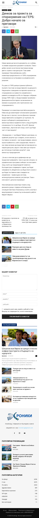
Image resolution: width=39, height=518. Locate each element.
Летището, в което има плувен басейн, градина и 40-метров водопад (23, 456)
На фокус (10, 7)
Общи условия (13, 510)
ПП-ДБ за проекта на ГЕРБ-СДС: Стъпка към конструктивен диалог (29, 220)
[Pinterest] (12, 31)
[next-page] (6, 265)
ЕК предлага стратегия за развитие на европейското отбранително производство (10, 222)
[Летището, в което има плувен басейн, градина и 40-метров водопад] (6, 457)
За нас (5, 510)
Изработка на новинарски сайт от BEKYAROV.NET (19, 512)
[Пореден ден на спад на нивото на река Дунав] (6, 249)
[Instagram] (19, 433)
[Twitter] (8, 31)
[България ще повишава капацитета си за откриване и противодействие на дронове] (6, 399)
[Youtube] (25, 433)
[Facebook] (4, 31)
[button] (3, 2)
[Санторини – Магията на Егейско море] (6, 447)
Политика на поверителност (26, 510)
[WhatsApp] (17, 31)
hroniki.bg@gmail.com (26, 428)
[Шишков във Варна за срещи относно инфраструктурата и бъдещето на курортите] (6, 240)
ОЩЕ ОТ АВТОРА (20, 233)
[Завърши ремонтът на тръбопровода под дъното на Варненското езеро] (6, 258)
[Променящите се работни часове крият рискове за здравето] (6, 389)
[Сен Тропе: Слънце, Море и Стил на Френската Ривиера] (6, 466)
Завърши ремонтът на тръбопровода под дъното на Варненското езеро (24, 258)
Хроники (6, 27)
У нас (9, 10)
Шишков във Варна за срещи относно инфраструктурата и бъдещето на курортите (23, 240)
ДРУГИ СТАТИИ (8, 233)
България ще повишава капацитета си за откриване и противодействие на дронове (24, 398)
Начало (4, 7)
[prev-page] (3, 265)
